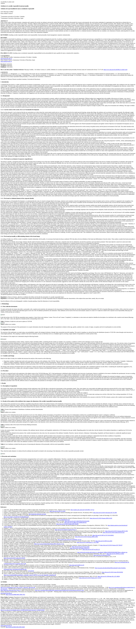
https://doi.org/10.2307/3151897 (57, 511)
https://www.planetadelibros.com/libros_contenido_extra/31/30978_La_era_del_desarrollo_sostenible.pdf (30, 575)
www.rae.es (31, 570)
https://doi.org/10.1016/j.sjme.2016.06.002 (112, 572)
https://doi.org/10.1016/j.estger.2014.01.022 (113, 532)
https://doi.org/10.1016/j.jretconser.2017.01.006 (105, 512)
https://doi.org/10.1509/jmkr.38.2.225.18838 (109, 576)
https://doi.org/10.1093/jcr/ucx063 (103, 541)
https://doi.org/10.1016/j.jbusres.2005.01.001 (101, 518)
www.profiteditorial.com (64, 519)
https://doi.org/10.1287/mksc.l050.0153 (79, 548)
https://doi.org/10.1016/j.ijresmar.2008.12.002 (86, 536)
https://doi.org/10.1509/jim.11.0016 (115, 553)
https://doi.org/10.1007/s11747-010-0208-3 (103, 535)
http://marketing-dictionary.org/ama (37, 514)
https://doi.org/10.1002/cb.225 (76, 565)
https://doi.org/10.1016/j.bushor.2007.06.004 (67, 524)
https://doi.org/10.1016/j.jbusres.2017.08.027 (111, 545)
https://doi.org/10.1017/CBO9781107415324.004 (77, 521)
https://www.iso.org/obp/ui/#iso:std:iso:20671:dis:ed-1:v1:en (49, 543)
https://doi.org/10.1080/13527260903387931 (75, 522)
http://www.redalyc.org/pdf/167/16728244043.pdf (16, 517)
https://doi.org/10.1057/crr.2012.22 (91, 549)
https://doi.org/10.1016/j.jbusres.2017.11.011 (90, 577)
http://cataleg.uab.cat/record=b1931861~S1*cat (82, 509)
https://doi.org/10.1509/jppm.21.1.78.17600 (88, 542)
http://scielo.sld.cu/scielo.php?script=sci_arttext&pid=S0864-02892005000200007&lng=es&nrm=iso (102, 552)
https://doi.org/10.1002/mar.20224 (102, 555)
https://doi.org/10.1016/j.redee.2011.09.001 (14, 558)
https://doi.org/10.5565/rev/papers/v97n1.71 (66, 529)
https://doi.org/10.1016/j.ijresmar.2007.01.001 (116, 531)
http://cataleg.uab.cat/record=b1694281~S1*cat (69, 539)
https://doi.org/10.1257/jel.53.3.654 (80, 546)
